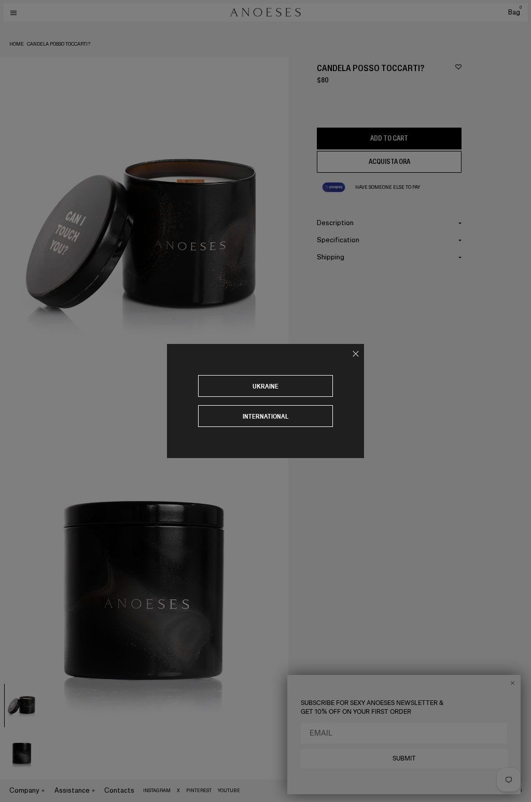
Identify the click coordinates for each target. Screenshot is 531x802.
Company (24, 790)
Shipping (330, 257)
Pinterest (199, 790)
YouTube (229, 790)
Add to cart (389, 138)
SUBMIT (404, 758)
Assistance (72, 790)
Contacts (119, 790)
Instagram (157, 790)
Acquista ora (389, 161)
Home (16, 44)
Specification (338, 240)
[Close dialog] (512, 683)
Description (335, 223)
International (266, 416)
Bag (515, 12)
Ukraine (265, 386)
